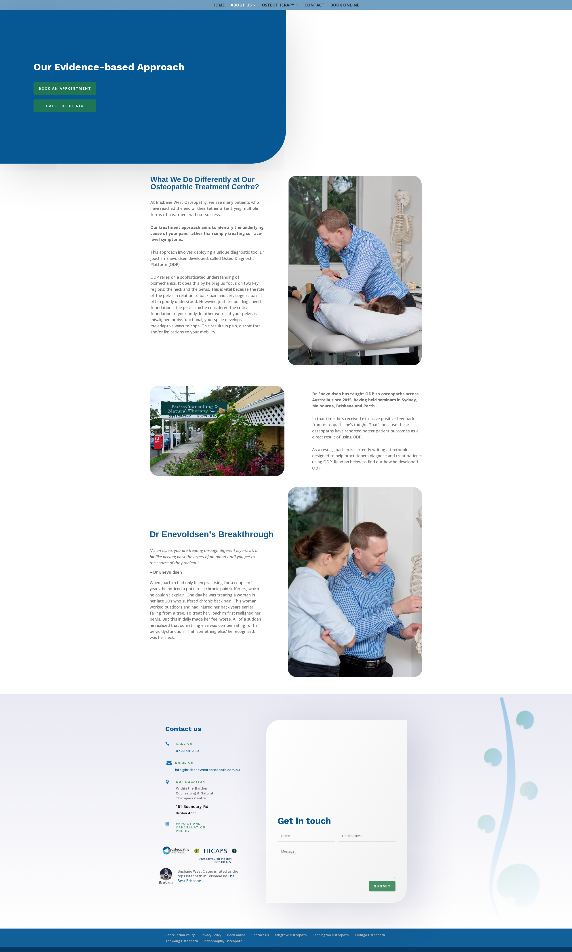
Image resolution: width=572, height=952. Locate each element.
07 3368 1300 (187, 751)
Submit (382, 886)
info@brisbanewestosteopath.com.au (207, 770)
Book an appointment (65, 88)
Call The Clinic (65, 106)
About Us (241, 5)
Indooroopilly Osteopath (223, 941)
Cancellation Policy (180, 935)
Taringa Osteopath (370, 935)
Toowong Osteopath (181, 941)
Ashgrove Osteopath (291, 935)
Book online (236, 935)
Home (218, 5)
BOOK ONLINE (344, 5)
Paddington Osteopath (331, 935)
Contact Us (260, 935)
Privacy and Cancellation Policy (191, 827)
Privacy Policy (211, 935)
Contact (314, 5)
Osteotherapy (278, 5)
